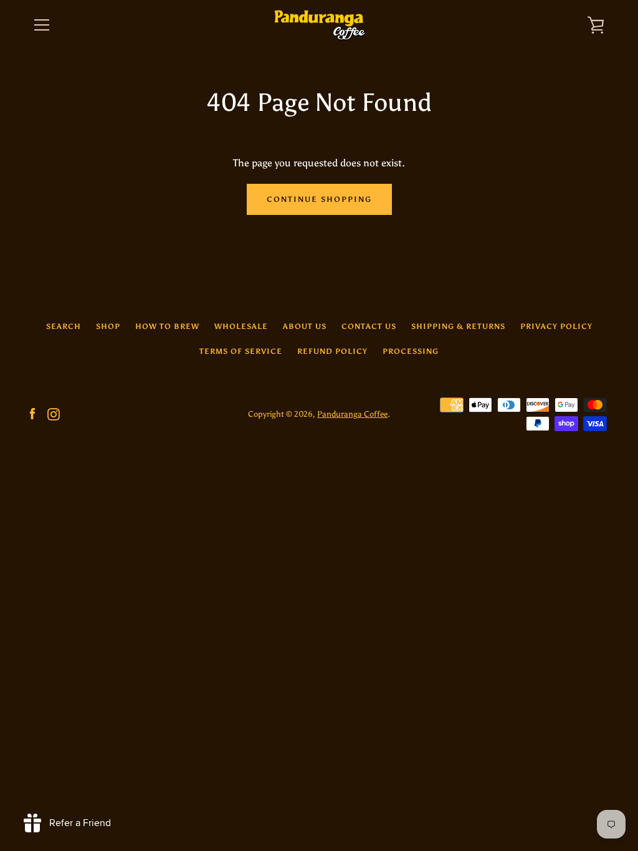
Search (63, 326)
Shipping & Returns (458, 326)
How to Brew (167, 326)
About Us (304, 326)
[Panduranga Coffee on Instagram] (53, 413)
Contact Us (368, 326)
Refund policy (332, 351)
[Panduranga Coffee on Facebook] (32, 413)
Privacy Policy (556, 326)
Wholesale (241, 326)
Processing (411, 351)
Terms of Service (240, 351)
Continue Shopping (319, 199)
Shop (108, 326)
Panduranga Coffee (352, 414)
